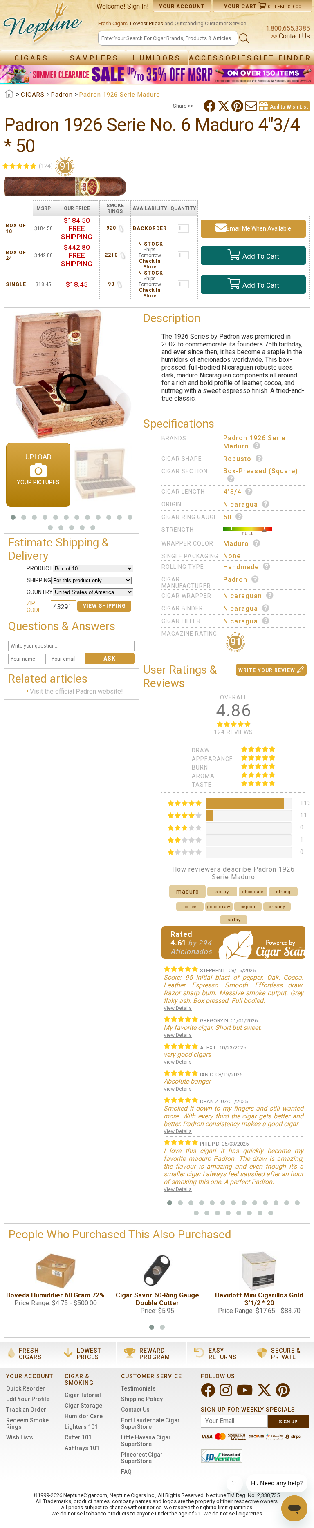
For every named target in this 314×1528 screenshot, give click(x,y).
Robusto (237, 459)
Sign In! (138, 6)
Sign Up (288, 1421)
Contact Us (293, 36)
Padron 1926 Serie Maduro (254, 442)
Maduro (236, 544)
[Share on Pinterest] (238, 106)
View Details (178, 1008)
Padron (235, 579)
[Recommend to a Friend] (252, 106)
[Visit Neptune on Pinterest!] (284, 1394)
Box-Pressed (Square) (260, 471)
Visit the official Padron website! (76, 691)
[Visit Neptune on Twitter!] (265, 1394)
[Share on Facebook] (211, 106)
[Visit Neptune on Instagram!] (227, 1394)
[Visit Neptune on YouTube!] (245, 1394)
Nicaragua (240, 504)
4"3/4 (232, 492)
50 (227, 517)
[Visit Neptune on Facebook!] (209, 1394)
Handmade (241, 567)
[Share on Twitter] (224, 106)
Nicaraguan (242, 596)
